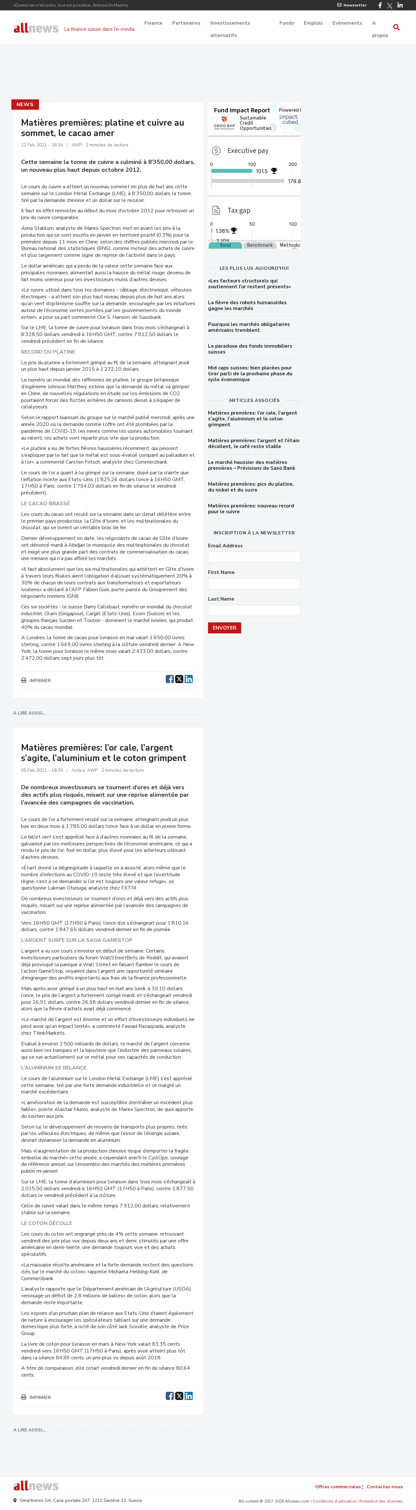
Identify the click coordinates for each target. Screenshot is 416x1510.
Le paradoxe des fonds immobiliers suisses (250, 349)
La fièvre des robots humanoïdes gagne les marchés (247, 305)
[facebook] (170, 678)
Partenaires (186, 23)
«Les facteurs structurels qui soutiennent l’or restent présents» (249, 284)
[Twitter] (389, 5)
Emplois (313, 23)
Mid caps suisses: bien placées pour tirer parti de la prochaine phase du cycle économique (250, 373)
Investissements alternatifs (230, 24)
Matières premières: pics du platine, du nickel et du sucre (251, 487)
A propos (380, 24)
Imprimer (40, 681)
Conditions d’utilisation (335, 1501)
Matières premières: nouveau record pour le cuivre (251, 509)
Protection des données (381, 1501)
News (25, 104)
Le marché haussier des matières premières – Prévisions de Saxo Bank (251, 465)
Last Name (221, 599)
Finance (153, 23)
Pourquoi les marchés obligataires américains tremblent (249, 327)
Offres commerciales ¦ (339, 1487)
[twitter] (179, 678)
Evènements (347, 23)
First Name (221, 572)
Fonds (287, 23)
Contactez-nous (385, 1487)
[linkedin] (189, 678)
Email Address (225, 546)
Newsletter (355, 5)
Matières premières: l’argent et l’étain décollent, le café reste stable (254, 443)
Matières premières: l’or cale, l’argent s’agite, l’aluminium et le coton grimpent (252, 419)
